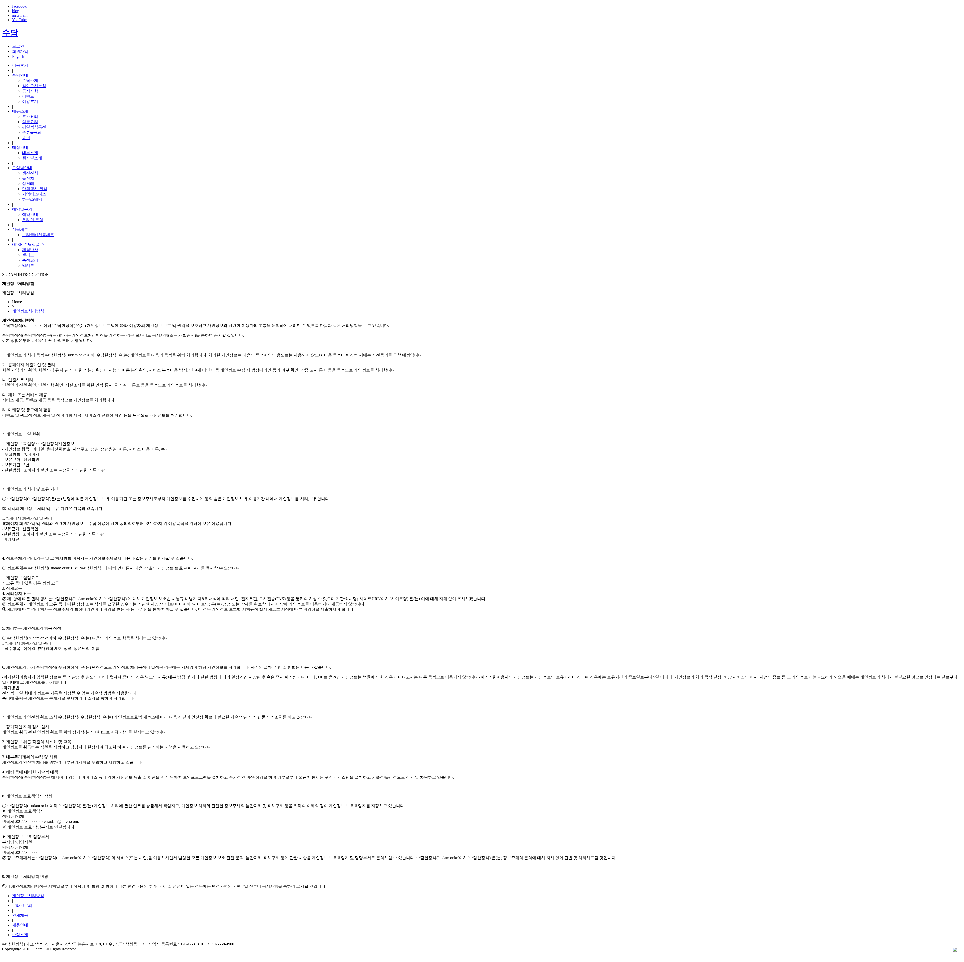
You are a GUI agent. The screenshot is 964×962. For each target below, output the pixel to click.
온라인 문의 (32, 220)
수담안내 (20, 75)
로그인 (18, 46)
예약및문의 (22, 209)
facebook (19, 6)
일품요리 (30, 122)
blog (15, 11)
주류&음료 (31, 132)
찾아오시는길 (34, 86)
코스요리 (30, 116)
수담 (10, 32)
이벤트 (28, 96)
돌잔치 (28, 178)
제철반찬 (30, 250)
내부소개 (30, 153)
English (18, 56)
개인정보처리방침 (28, 311)
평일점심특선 (34, 127)
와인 (26, 137)
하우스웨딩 (32, 199)
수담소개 (30, 80)
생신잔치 (30, 173)
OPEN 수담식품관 (28, 244)
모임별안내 (22, 168)
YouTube (19, 20)
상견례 (28, 183)
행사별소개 (32, 158)
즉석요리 (30, 260)
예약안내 (30, 214)
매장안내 (20, 147)
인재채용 (20, 915)
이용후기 (20, 65)
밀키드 (28, 265)
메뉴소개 (20, 111)
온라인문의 (22, 905)
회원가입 (20, 51)
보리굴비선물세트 (38, 235)
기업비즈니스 (34, 194)
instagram (19, 15)
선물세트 (20, 229)
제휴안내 (20, 925)
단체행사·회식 (34, 189)
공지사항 (30, 91)
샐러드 (28, 255)
